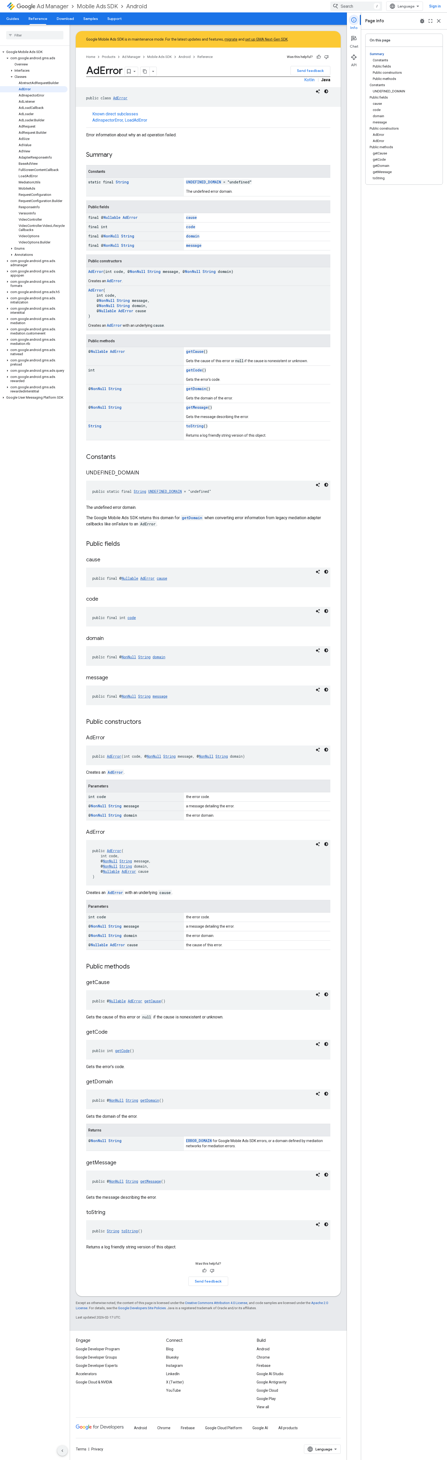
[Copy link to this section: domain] (109, 639)
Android (136, 6)
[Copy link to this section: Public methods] (135, 967)
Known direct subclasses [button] (119, 117)
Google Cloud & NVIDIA (94, 1382)
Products (108, 57)
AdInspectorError (107, 120)
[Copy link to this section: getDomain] (118, 1082)
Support (114, 18)
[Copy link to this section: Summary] (117, 155)
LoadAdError (136, 120)
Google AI (260, 1428)
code (190, 226)
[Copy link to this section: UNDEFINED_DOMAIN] (144, 473)
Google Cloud (267, 1390)
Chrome (263, 1357)
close (439, 21)
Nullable (112, 217)
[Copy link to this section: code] (103, 599)
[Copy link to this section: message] (113, 678)
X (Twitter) (175, 1382)
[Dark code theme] (326, 91)
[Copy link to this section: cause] (105, 560)
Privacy (97, 1449)
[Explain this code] (318, 91)
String (122, 182)
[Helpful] (319, 57)
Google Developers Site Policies (142, 1308)
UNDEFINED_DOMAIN (203, 182)
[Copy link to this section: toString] (110, 1213)
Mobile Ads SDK (97, 6)
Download (65, 18)
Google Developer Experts (97, 1366)
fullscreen (430, 21)
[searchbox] (34, 35)
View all (263, 1407)
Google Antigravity (272, 1382)
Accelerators (86, 1374)
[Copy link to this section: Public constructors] (146, 722)
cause (191, 217)
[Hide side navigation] (62, 1451)
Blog (169, 1349)
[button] (34, 52)
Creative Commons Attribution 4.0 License (216, 1303)
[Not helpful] (326, 57)
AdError (120, 97)
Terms (81, 1449)
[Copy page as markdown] (145, 71)
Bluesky (172, 1357)
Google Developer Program (98, 1349)
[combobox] (356, 6)
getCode (194, 370)
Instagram (174, 1366)
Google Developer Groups (96, 1357)
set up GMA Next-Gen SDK (266, 39)
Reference (37, 18)
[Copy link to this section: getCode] (113, 1032)
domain (192, 236)
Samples (90, 18)
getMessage (197, 407)
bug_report (422, 21)
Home (90, 57)
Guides (12, 18)
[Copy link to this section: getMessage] (121, 1163)
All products (288, 1428)
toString (195, 425)
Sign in (435, 6)
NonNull (111, 236)
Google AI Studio (270, 1374)
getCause (195, 351)
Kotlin (309, 79)
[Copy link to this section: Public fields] (125, 544)
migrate (231, 39)
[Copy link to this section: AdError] (110, 738)
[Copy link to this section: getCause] (115, 983)
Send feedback (310, 70)
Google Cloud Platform (223, 1428)
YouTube (173, 1390)
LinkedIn (173, 1374)
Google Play (266, 1399)
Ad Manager (53, 6)
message (194, 245)
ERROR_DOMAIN (199, 1140)
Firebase (264, 1366)
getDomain (196, 388)
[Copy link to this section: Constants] (121, 457)
